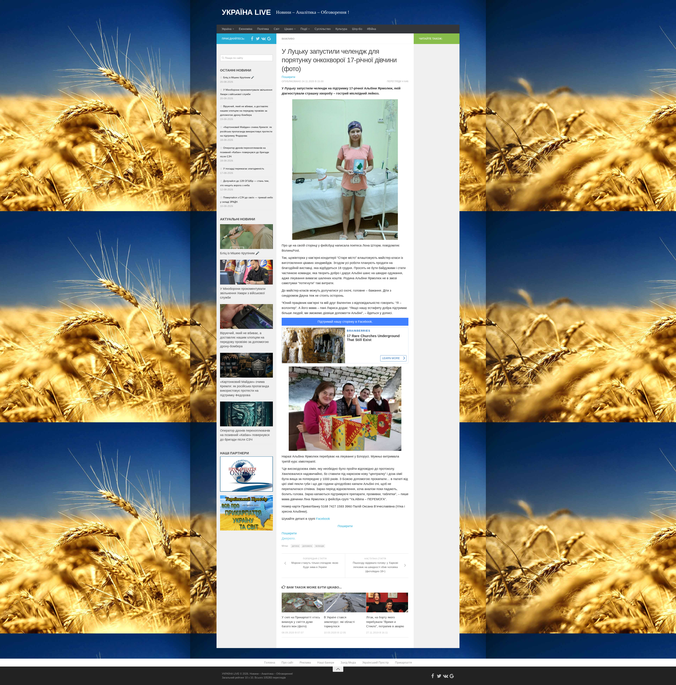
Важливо (288, 38)
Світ (276, 28)
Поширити (288, 76)
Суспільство (323, 28)
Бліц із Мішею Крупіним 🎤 (238, 77)
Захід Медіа (348, 662)
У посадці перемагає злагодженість (243, 168)
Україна (226, 28)
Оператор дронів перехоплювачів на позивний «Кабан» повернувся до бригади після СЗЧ (244, 152)
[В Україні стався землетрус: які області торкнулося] (345, 602)
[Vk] (263, 38)
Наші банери (325, 662)
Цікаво (288, 28)
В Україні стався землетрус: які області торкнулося (339, 622)
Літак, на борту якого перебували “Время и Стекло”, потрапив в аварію (385, 622)
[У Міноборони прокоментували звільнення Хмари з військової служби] (246, 272)
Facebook (323, 518)
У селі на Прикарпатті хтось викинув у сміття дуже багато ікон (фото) (301, 622)
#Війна (371, 28)
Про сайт (287, 662)
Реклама (305, 662)
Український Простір (375, 662)
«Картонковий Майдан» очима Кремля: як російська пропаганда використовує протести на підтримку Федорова (246, 131)
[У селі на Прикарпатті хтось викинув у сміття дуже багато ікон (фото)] (303, 602)
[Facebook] (252, 38)
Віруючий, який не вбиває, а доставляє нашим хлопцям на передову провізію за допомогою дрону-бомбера (244, 110)
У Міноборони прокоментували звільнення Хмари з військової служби (242, 293)
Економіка (245, 28)
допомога (307, 546)
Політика (263, 28)
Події (304, 28)
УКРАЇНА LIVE (246, 12)
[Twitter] (258, 38)
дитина (295, 546)
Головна (269, 662)
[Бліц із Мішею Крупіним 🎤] (246, 236)
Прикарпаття (403, 662)
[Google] (269, 38)
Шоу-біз (357, 28)
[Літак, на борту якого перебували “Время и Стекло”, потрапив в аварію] (387, 602)
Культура (341, 28)
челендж (319, 546)
